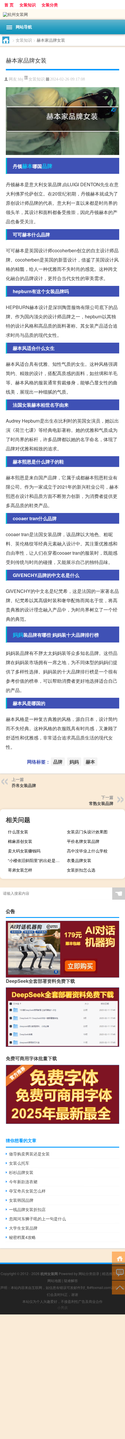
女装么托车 (19, 1163)
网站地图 (54, 1280)
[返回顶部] (118, 1287)
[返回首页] (118, 1258)
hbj (20, 79)
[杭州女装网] (62, 14)
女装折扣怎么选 (81, 870)
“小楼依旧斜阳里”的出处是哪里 (36, 860)
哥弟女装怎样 (20, 870)
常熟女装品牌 (101, 803)
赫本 (27, 166)
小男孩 (62, 1307)
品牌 (47, 166)
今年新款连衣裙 (23, 1181)
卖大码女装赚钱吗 (24, 851)
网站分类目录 (88, 1273)
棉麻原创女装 (20, 841)
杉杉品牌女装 (21, 1172)
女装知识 (27, 5)
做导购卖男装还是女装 (29, 1154)
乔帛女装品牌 (24, 785)
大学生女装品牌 (23, 1228)
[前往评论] (118, 1272)
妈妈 (18, 634)
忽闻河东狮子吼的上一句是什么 (37, 1218)
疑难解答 (71, 1280)
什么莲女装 (18, 831)
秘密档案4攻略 (22, 1237)
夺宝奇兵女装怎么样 (27, 1191)
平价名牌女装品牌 (83, 841)
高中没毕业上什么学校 (87, 851)
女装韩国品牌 (21, 1200)
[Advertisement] (62, 1376)
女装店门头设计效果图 (87, 831)
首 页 (9, 5)
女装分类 (50, 5)
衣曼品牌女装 (79, 860)
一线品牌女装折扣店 (27, 1209)
